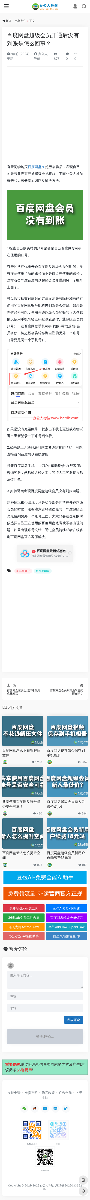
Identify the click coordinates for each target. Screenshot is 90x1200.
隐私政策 (48, 1093)
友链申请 (14, 1093)
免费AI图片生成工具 (23, 908)
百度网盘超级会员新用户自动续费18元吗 (66, 855)
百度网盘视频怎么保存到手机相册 (66, 752)
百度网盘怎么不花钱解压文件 (21, 752)
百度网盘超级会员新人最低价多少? (66, 803)
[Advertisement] (45, 117)
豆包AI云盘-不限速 (66, 908)
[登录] (75, 6)
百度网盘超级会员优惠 (66, 917)
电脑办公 (20, 20)
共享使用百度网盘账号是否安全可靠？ (21, 803)
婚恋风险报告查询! (66, 936)
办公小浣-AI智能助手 (24, 936)
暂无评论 (18, 949)
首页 (8, 20)
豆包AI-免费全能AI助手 (45, 877)
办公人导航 (47, 1185)
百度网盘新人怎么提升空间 (21, 855)
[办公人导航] (45, 6)
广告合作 (65, 1093)
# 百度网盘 (43, 571)
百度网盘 (35, 167)
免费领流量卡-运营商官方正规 (45, 893)
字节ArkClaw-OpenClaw (66, 927)
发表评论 (73, 1020)
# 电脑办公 (23, 571)
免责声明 (31, 1093)
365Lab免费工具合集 (23, 917)
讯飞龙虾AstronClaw (24, 927)
